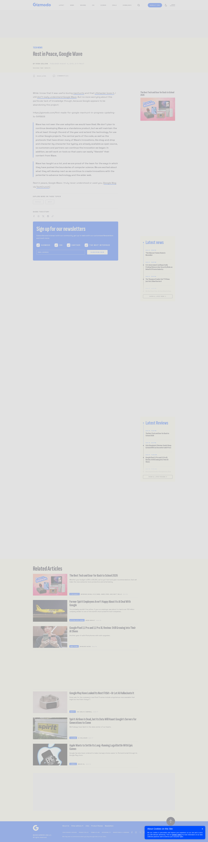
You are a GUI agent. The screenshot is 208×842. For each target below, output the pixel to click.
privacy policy (177, 834)
